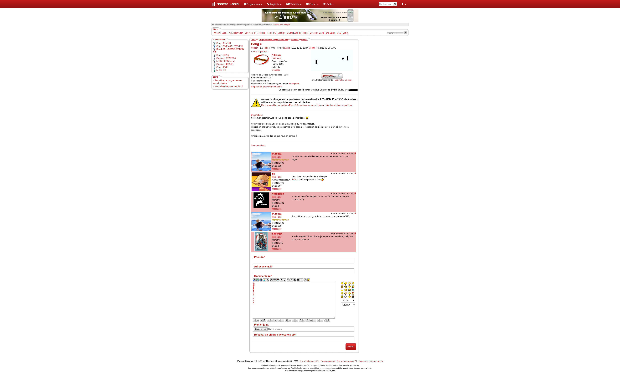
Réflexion (261, 33)
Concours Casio (317, 33)
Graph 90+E (222, 67)
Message (276, 70)
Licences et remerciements (370, 361)
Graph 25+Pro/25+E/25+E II (229, 46)
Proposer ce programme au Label (266, 86)
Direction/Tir (250, 33)
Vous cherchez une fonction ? (229, 86)
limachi (295, 179)
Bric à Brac (331, 33)
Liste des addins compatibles (338, 105)
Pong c (304, 40)
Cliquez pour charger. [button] (282, 24)
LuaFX (345, 33)
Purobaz (277, 153)
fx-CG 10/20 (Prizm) (225, 61)
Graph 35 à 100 (223, 43)
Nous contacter (328, 361)
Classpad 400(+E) (224, 64)
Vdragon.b (278, 193)
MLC (339, 33)
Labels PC (226, 33)
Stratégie (282, 33)
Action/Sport (238, 33)
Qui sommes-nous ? (346, 361)
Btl (273, 173)
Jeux (253, 40)
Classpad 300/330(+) (226, 58)
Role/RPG (271, 33)
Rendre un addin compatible (274, 105)
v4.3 (253, 361)
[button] (253, 4)
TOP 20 (216, 33)
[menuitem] (253, 4)
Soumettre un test (343, 80)
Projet (306, 33)
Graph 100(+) (222, 55)
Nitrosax (276, 55)
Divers (290, 33)
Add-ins (295, 40)
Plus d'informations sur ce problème (306, 105)
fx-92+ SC (221, 70)
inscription (294, 83)
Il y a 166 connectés (310, 361)
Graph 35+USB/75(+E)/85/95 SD (273, 40)
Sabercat (277, 233)
